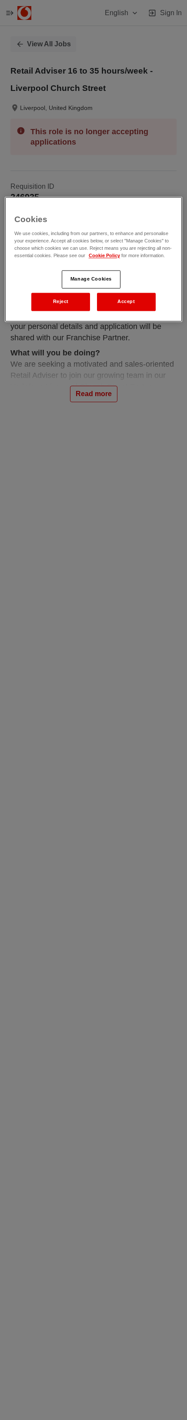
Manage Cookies (91, 278)
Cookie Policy (104, 255)
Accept (126, 301)
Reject (61, 301)
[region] (94, 259)
